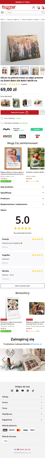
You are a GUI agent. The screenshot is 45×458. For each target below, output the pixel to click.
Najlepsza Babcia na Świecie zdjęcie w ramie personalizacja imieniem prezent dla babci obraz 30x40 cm (13, 173)
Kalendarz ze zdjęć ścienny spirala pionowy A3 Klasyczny (11, 323)
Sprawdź (36, 129)
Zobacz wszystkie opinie (22, 286)
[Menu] (2, 12)
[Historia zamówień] (33, 7)
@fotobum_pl (36, 344)
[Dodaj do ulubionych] (42, 112)
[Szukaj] (42, 12)
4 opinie (24, 84)
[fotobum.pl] (9, 7)
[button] (3, 360)
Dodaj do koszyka (17, 112)
